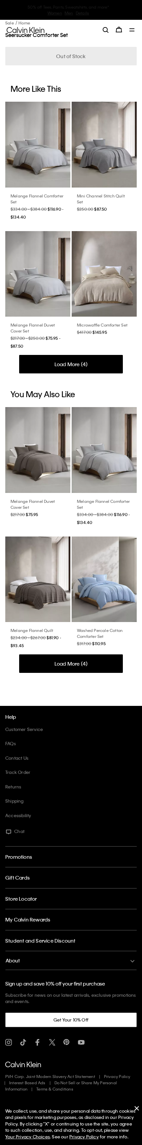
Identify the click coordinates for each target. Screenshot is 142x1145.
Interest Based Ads (27, 1082)
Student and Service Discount (40, 940)
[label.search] (105, 29)
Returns (13, 786)
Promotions (18, 856)
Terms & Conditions (54, 1089)
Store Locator (21, 898)
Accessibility (18, 815)
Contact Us (16, 758)
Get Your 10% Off (71, 1020)
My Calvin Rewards (27, 919)
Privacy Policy (117, 1076)
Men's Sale (77, 13)
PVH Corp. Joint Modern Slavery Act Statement (50, 1076)
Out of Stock (71, 56)
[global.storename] (26, 29)
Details (97, 13)
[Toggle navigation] (132, 30)
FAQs (10, 743)
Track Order (17, 772)
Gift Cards (17, 877)
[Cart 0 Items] (119, 29)
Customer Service (24, 729)
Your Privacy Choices (27, 1136)
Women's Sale (51, 13)
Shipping (14, 801)
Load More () (71, 364)
